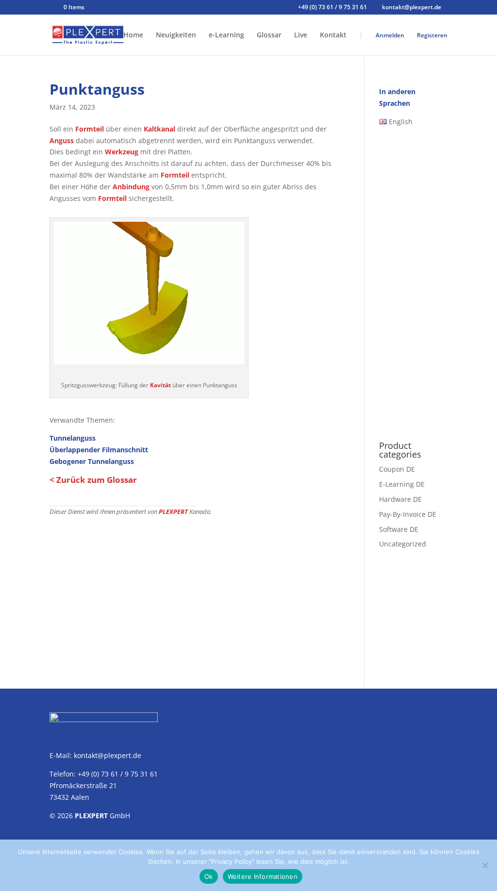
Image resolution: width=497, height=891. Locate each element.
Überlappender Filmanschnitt (99, 449)
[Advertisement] (196, 589)
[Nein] (485, 865)
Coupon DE (397, 469)
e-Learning (226, 35)
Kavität (160, 385)
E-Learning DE (402, 484)
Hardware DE (400, 499)
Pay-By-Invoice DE (407, 514)
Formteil (89, 128)
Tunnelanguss (73, 438)
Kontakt (333, 35)
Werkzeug (121, 151)
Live (300, 35)
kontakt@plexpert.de (107, 755)
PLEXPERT (173, 512)
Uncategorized (402, 543)
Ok (208, 876)
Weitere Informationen (263, 876)
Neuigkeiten (176, 35)
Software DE (398, 529)
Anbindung (131, 186)
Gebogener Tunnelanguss (92, 461)
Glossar (269, 35)
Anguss (62, 140)
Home (133, 35)
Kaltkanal (159, 128)
